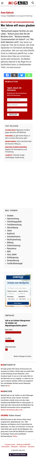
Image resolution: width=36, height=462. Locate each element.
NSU (9, 251)
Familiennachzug (14, 224)
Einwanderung (13, 260)
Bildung (10, 242)
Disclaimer (31, 447)
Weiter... (15, 436)
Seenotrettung (13, 218)
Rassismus (11, 248)
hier (8, 386)
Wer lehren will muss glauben (18, 25)
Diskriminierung (13, 245)
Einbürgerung (12, 257)
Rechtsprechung (14, 239)
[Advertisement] (18, 185)
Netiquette (14, 447)
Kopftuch (11, 233)
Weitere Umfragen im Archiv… (23, 356)
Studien (10, 215)
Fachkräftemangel (14, 263)
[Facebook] (7, 75)
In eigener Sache (10, 444)
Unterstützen (5, 447)
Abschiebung (12, 227)
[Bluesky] (21, 75)
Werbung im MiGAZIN (23, 444)
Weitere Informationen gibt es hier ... (12, 410)
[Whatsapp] (28, 75)
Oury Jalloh (12, 254)
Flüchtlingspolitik (14, 221)
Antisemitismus (13, 236)
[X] (14, 75)
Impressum (22, 447)
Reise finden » (18, 303)
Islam (9, 230)
